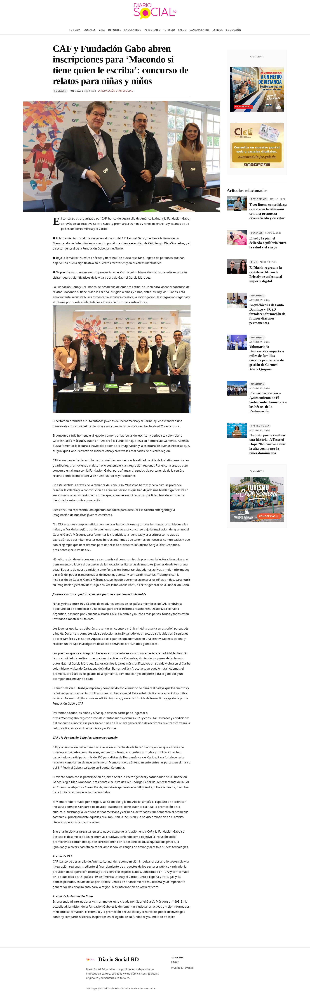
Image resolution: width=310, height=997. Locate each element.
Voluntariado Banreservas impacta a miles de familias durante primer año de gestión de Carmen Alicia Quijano (266, 358)
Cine (254, 262)
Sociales (60, 90)
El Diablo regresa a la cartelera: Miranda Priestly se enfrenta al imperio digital (265, 274)
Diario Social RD (118, 959)
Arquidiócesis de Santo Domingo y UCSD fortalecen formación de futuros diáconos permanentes (267, 314)
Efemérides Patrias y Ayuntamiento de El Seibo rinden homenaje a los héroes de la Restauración (268, 402)
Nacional (257, 295)
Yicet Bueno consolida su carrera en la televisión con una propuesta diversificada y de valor (268, 211)
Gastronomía (260, 425)
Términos (188, 967)
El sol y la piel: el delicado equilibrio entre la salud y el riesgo (267, 242)
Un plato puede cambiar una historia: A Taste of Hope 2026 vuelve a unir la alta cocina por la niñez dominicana (267, 444)
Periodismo (259, 199)
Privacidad (176, 967)
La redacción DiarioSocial (115, 90)
